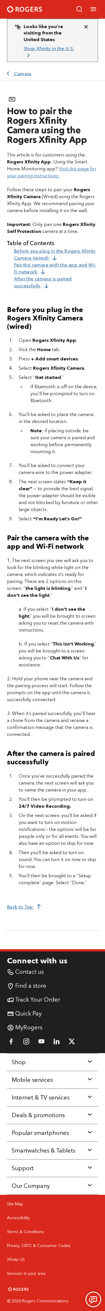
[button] (79, 9)
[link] (50, 52)
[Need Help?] (93, 1299)
